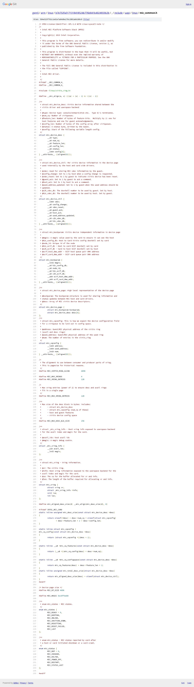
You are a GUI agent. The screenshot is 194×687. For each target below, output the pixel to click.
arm (43, 12)
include (118, 12)
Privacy (23, 683)
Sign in (188, 4)
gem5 (35, 12)
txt (182, 683)
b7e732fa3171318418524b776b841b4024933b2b (82, 12)
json (189, 683)
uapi (127, 12)
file (86, 19)
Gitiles (15, 683)
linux (50, 12)
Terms (30, 683)
